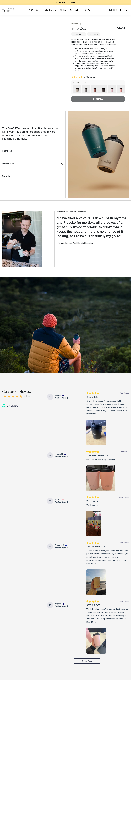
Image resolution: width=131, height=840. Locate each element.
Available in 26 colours (81, 83)
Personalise (75, 10)
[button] (96, 432)
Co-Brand (88, 10)
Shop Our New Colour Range (66, 2)
